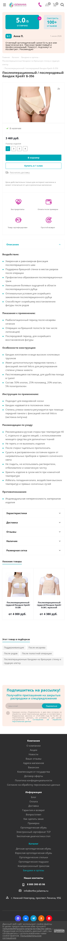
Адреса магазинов (33, 763)
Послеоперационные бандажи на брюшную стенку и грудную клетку (32, 661)
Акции (33, 749)
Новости (33, 754)
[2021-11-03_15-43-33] (33, 104)
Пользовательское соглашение (21, 936)
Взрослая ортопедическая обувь (33, 852)
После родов (10, 653)
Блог (33, 797)
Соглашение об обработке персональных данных (37, 720)
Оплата (33, 801)
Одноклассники (41, 918)
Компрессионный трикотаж (33, 865)
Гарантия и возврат (33, 810)
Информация (33, 792)
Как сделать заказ (33, 818)
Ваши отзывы (33, 758)
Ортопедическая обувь (33, 827)
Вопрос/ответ (33, 814)
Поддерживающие (14, 647)
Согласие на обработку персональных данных (33, 784)
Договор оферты (33, 776)
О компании (33, 745)
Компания (33, 740)
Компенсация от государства (33, 771)
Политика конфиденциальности (33, 780)
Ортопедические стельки (33, 857)
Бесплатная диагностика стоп (33, 836)
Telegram (33, 918)
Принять (59, 931)
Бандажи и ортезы (33, 870)
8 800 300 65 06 (36, 884)
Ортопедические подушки (34, 861)
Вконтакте (26, 918)
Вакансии (33, 767)
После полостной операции (37, 653)
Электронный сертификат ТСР (33, 831)
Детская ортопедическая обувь (33, 848)
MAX (18, 918)
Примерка (33, 823)
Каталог (33, 843)
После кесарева (37, 647)
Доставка (33, 805)
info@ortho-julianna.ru (36, 890)
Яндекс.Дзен (49, 918)
